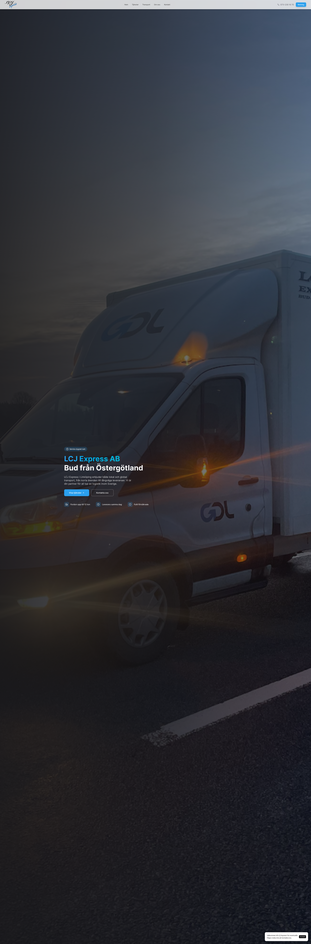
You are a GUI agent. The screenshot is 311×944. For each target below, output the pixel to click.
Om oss (157, 5)
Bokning (301, 5)
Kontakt (167, 5)
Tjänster (135, 5)
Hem (126, 5)
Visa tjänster (75, 493)
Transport (146, 5)
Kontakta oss (102, 493)
